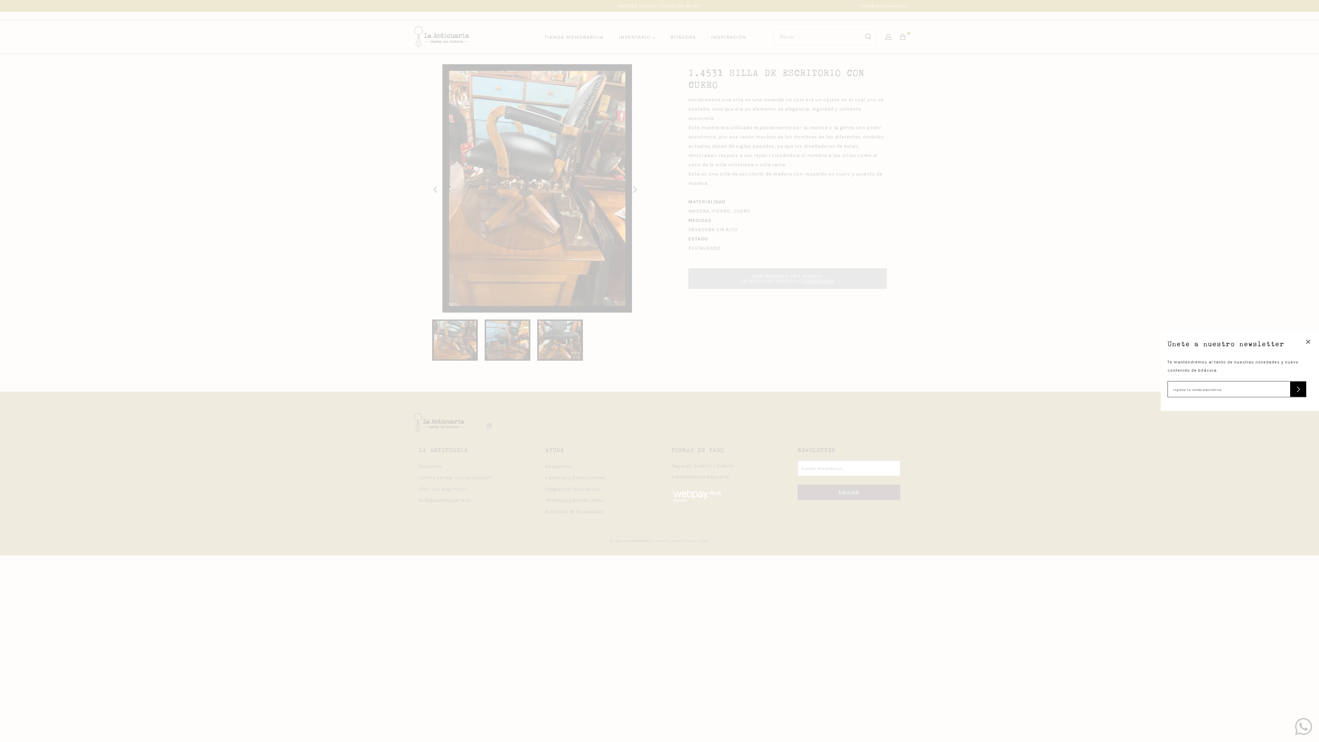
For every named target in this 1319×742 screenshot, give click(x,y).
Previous (434, 188)
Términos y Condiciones (574, 500)
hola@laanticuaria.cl (884, 5)
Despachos (559, 466)
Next (634, 188)
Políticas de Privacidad (574, 512)
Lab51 (704, 541)
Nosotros (430, 466)
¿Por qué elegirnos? (443, 489)
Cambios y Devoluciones (575, 478)
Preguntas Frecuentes (572, 489)
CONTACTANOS (817, 281)
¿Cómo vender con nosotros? (455, 478)
